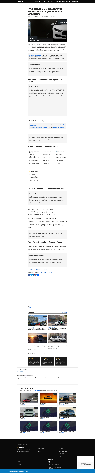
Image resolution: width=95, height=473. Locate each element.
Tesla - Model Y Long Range (25, 431)
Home (36, 1)
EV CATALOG (40, 446)
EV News (29, 6)
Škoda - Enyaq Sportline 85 (44, 417)
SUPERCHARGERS (41, 448)
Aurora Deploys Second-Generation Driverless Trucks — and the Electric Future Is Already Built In (37, 346)
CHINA (60, 450)
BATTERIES (61, 448)
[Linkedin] (32, 275)
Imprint (18, 459)
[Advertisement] (47, 106)
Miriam (49, 330)
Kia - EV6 (22, 403)
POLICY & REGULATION (63, 451)
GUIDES (60, 456)
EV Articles (50, 1)
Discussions (75, 1)
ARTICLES (39, 451)
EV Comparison (25, 444)
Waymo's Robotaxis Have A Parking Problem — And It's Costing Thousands (57, 329)
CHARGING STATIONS (42, 450)
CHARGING (61, 446)
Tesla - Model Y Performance (45, 431)
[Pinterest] (34, 275)
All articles (64, 312)
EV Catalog (42, 1)
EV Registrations (19, 444)
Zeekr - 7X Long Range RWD (64, 403)
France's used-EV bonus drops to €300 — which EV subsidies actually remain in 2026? (37, 329)
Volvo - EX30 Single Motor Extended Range (66, 431)
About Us (18, 452)
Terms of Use (19, 463)
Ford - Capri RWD (43, 403)
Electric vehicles (31, 327)
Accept (77, 470)
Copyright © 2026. (51, 467)
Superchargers (66, 1)
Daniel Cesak (30, 16)
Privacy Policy (19, 461)
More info (27, 471)
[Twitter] (31, 275)
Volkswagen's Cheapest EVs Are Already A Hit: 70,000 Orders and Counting (57, 346)
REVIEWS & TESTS (62, 453)
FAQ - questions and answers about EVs (24, 451)
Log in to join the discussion (22, 372)
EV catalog (37, 390)
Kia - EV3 (22, 417)
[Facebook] (29, 275)
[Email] (36, 275)
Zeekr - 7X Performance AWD (64, 417)
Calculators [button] (57, 1)
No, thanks (83, 470)
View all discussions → (20, 371)
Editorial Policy (19, 464)
